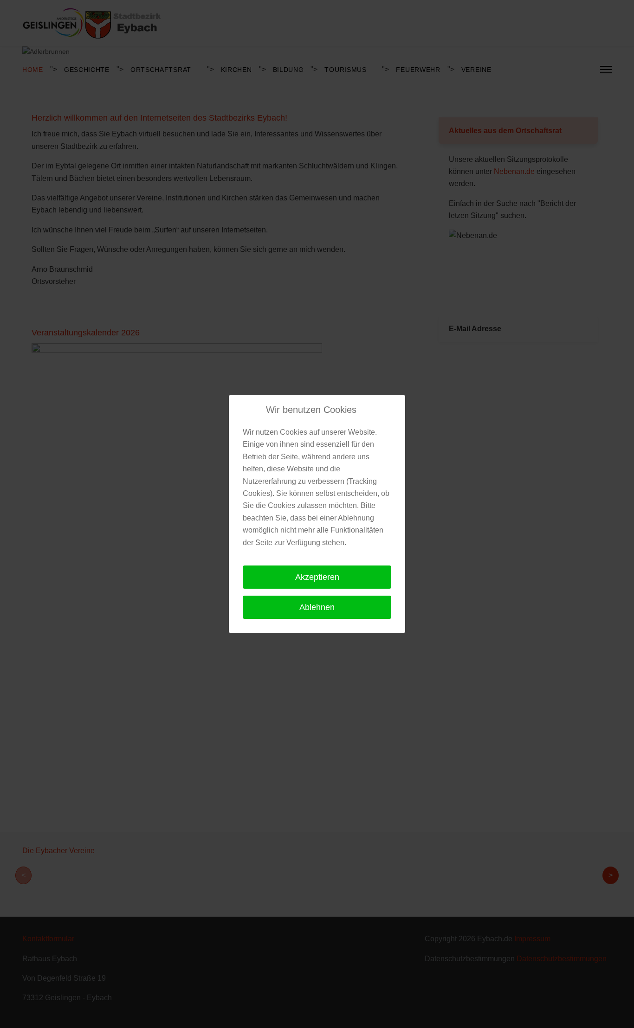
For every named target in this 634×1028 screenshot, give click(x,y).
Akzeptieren (317, 577)
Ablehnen (317, 607)
